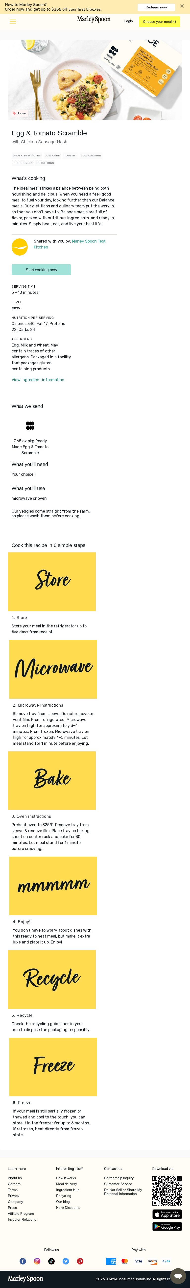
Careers (14, 1184)
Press (12, 1208)
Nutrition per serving (33, 318)
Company (15, 1202)
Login (128, 21)
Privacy (13, 1196)
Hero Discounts (68, 1208)
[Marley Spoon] (25, 1279)
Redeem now (156, 7)
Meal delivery (66, 1184)
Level (17, 302)
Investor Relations (22, 1219)
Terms (13, 1190)
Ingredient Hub (67, 1190)
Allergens (22, 339)
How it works (66, 1178)
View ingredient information (38, 379)
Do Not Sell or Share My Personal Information (123, 1192)
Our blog (63, 1202)
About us (15, 1178)
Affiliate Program (21, 1213)
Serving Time (24, 286)
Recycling (63, 1196)
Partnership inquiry (119, 1178)
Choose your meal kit (159, 22)
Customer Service (118, 1184)
